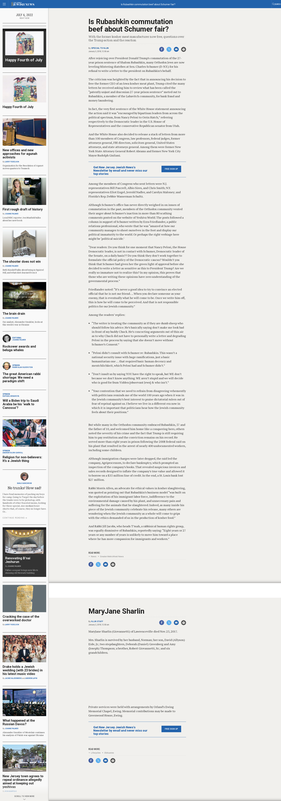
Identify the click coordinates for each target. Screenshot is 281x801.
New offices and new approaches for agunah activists (20, 153)
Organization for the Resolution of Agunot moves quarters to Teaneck (23, 167)
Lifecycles (95, 753)
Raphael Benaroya (11, 396)
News (93, 556)
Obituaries (109, 753)
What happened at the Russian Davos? (19, 722)
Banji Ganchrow (24, 483)
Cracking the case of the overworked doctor (21, 618)
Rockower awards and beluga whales (19, 348)
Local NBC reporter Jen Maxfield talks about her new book (22, 219)
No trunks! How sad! (24, 487)
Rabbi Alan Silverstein (22, 367)
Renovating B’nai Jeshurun (17, 560)
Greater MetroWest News (112, 556)
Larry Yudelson (12, 162)
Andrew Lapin (31, 678)
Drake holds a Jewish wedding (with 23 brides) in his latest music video (23, 670)
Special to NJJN (100, 48)
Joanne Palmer (11, 214)
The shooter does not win (22, 261)
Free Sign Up (171, 169)
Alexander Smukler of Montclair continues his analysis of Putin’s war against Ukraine (24, 734)
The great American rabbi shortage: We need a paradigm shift (21, 377)
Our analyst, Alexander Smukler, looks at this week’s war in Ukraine (23, 323)
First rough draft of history (23, 209)
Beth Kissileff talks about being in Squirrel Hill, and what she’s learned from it (23, 271)
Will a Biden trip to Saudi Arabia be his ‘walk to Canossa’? (21, 404)
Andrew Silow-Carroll (13, 453)
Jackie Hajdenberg (13, 678)
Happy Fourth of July (23, 60)
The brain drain (14, 314)
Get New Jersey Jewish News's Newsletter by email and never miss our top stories (120, 170)
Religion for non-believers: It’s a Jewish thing (22, 459)
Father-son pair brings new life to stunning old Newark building (21, 571)
